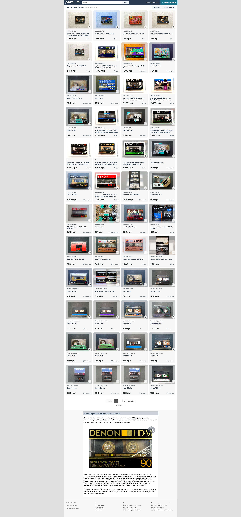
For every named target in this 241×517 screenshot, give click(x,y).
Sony (119, 481)
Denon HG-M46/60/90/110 (131, 195)
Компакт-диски (99, 505)
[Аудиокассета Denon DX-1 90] (106, 277)
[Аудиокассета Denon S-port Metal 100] (134, 52)
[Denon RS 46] (78, 116)
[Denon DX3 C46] (78, 374)
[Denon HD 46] (134, 309)
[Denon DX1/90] (78, 277)
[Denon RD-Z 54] (134, 116)
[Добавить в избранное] (89, 27)
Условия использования (130, 503)
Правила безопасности (129, 507)
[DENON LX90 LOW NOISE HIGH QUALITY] (78, 213)
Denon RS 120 (99, 227)
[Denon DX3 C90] (134, 374)
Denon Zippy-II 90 (156, 323)
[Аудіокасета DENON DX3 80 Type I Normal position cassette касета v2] (106, 116)
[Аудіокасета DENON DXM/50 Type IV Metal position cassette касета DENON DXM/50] (78, 20)
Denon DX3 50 (71, 323)
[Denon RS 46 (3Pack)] (162, 148)
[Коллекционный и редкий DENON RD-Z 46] (162, 213)
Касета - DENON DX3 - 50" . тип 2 (161, 259)
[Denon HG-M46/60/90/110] (134, 180)
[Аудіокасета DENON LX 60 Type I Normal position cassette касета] (106, 181)
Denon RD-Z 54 (127, 130)
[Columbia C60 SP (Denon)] (78, 245)
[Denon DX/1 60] (78, 181)
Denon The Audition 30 (74, 98)
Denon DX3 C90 (128, 388)
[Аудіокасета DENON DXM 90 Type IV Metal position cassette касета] (106, 148)
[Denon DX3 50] (78, 309)
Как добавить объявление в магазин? (162, 510)
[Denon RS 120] (106, 213)
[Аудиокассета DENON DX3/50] (78, 52)
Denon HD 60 (154, 356)
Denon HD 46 (127, 323)
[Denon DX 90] (134, 277)
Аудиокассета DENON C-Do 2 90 (133, 34)
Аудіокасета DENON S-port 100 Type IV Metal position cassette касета (160, 100)
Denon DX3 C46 (72, 388)
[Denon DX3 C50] (106, 374)
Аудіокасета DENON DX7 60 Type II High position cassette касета (161, 131)
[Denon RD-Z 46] (162, 374)
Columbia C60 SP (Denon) (75, 259)
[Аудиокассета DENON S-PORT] (106, 20)
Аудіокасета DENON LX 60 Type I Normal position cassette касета (105, 195)
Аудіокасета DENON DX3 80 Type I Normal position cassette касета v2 (106, 131)
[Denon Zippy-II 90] (162, 309)
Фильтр (157, 7)
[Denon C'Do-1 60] (162, 52)
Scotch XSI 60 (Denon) (130, 227)
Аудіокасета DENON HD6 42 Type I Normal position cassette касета (106, 67)
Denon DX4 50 (99, 323)
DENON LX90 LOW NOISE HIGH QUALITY (77, 228)
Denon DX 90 (127, 291)
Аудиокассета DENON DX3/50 (76, 66)
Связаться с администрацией (131, 510)
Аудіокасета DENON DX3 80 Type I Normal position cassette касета (134, 99)
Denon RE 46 (99, 356)
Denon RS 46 (71, 130)
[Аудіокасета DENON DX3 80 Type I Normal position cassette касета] (134, 84)
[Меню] (78, 2)
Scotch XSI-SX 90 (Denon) (103, 259)
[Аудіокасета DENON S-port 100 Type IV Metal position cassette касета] (162, 84)
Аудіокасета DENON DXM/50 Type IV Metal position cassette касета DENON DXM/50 (78, 35)
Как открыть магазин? (157, 507)
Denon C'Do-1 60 (155, 66)
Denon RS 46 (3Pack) (157, 162)
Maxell (130, 481)
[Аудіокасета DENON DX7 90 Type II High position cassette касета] (134, 148)
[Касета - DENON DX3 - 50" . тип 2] (162, 245)
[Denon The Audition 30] (78, 84)
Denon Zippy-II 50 (156, 195)
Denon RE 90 (71, 356)
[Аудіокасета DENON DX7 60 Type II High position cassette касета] (162, 116)
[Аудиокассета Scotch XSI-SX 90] (134, 245)
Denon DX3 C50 (100, 388)
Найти (125, 2)
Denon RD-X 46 (155, 291)
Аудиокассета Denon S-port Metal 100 (134, 67)
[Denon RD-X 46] (162, 277)
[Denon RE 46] (106, 342)
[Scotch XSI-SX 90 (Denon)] (106, 245)
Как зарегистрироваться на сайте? (161, 503)
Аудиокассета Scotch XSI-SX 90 (133, 259)
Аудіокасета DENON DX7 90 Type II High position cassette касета (134, 163)
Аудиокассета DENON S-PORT (105, 34)
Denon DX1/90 (71, 291)
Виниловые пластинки (101, 503)
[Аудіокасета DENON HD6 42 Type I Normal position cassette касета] (106, 52)
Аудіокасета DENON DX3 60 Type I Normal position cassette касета (78, 163)
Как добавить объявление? (159, 505)
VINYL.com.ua (77, 503)
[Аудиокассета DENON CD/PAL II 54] (162, 20)
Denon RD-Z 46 (155, 388)
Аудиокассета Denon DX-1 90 (104, 291)
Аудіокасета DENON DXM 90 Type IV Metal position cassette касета (106, 163)
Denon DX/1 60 (72, 195)
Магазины (98, 510)
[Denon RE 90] (78, 342)
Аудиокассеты (99, 507)
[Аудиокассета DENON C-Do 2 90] (134, 20)
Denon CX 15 (99, 98)
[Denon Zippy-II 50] (162, 181)
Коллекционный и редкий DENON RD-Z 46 (161, 228)
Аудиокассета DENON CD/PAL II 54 (161, 34)
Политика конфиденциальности (132, 505)
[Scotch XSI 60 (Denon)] (134, 213)
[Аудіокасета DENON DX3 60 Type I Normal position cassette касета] (78, 148)
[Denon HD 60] (162, 342)
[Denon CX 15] (106, 84)
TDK (123, 481)
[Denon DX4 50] (106, 309)
